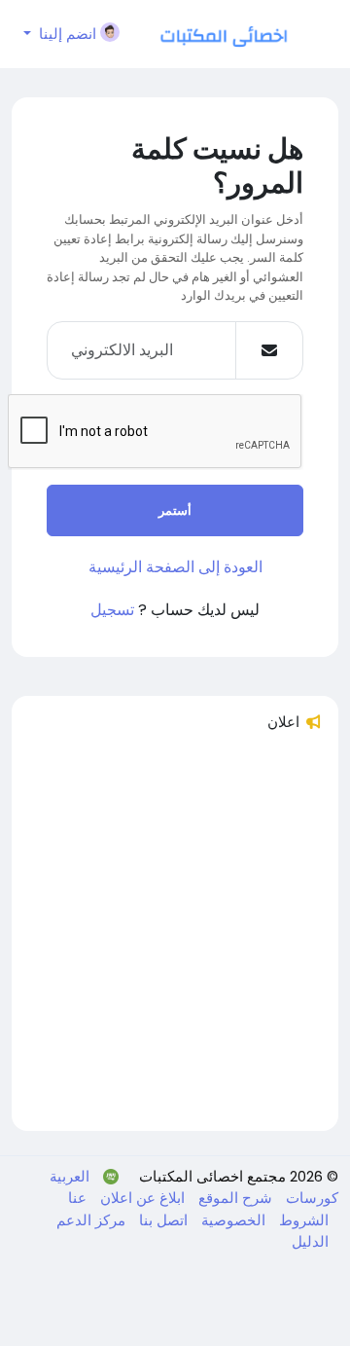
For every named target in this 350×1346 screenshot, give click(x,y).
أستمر (175, 510)
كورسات (310, 1197)
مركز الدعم (90, 1220)
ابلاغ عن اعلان (140, 1197)
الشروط (302, 1220)
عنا (77, 1197)
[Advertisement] (175, 940)
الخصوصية (231, 1220)
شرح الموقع (233, 1197)
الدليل (310, 1241)
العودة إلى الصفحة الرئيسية (175, 567)
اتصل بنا (161, 1220)
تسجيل (112, 610)
